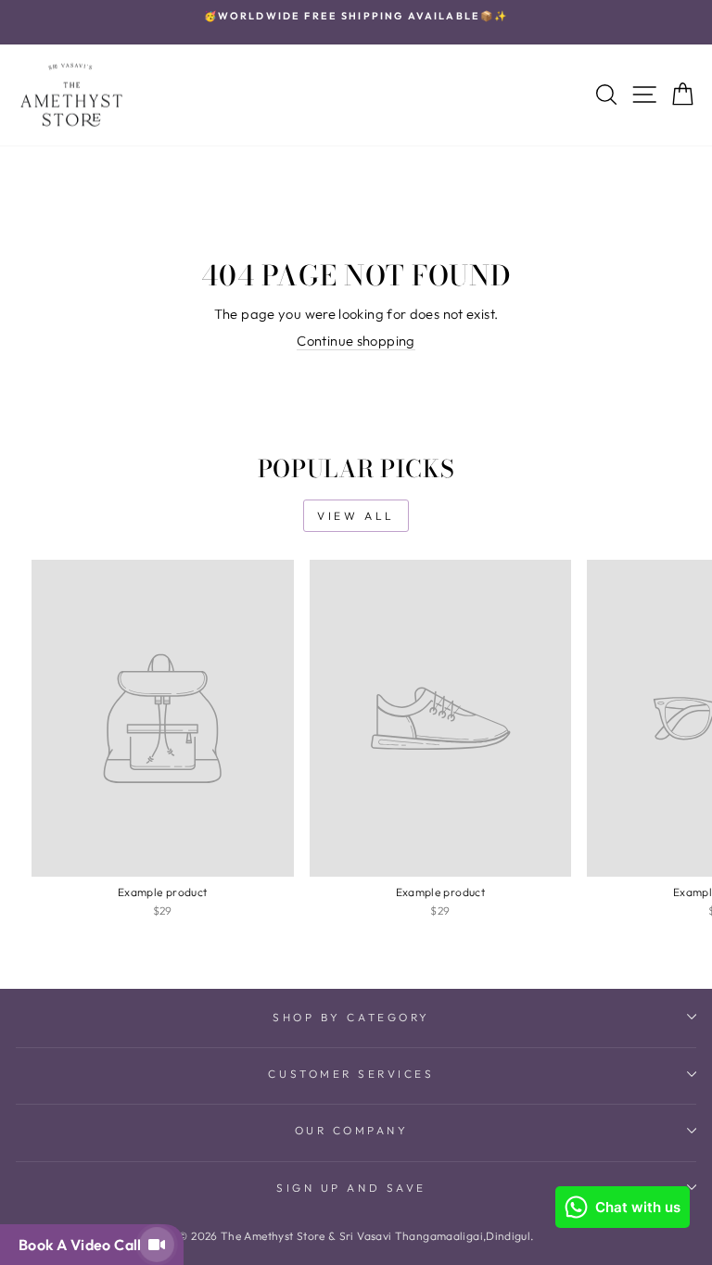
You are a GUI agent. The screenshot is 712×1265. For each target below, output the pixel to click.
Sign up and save (351, 1188)
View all (356, 516)
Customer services (351, 1074)
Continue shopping (355, 340)
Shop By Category (351, 1017)
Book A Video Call (83, 1244)
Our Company (352, 1130)
